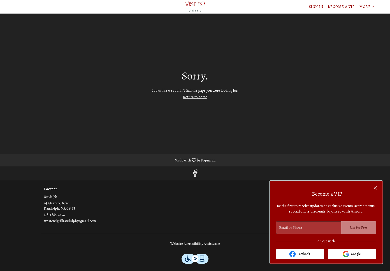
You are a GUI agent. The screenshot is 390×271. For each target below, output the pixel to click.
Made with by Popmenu (109, 160)
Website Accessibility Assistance (195, 243)
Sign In (316, 6)
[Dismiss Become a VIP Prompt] (375, 187)
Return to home (195, 97)
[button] (367, 5)
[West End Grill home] (195, 6)
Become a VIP (341, 6)
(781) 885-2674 (54, 214)
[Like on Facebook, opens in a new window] (195, 174)
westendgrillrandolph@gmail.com (70, 221)
